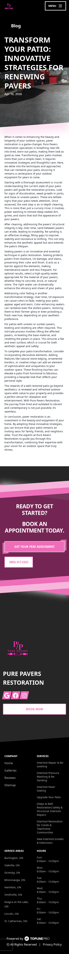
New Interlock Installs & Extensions (50, 840)
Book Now (34, 709)
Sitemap (10, 785)
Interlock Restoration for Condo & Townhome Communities (50, 827)
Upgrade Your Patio (49, 797)
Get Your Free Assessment (34, 547)
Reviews (10, 778)
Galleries (10, 770)
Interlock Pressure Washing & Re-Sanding (48, 776)
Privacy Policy (52, 944)
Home (8, 763)
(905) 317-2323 (18, 562)
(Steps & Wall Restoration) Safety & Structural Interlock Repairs (50, 809)
